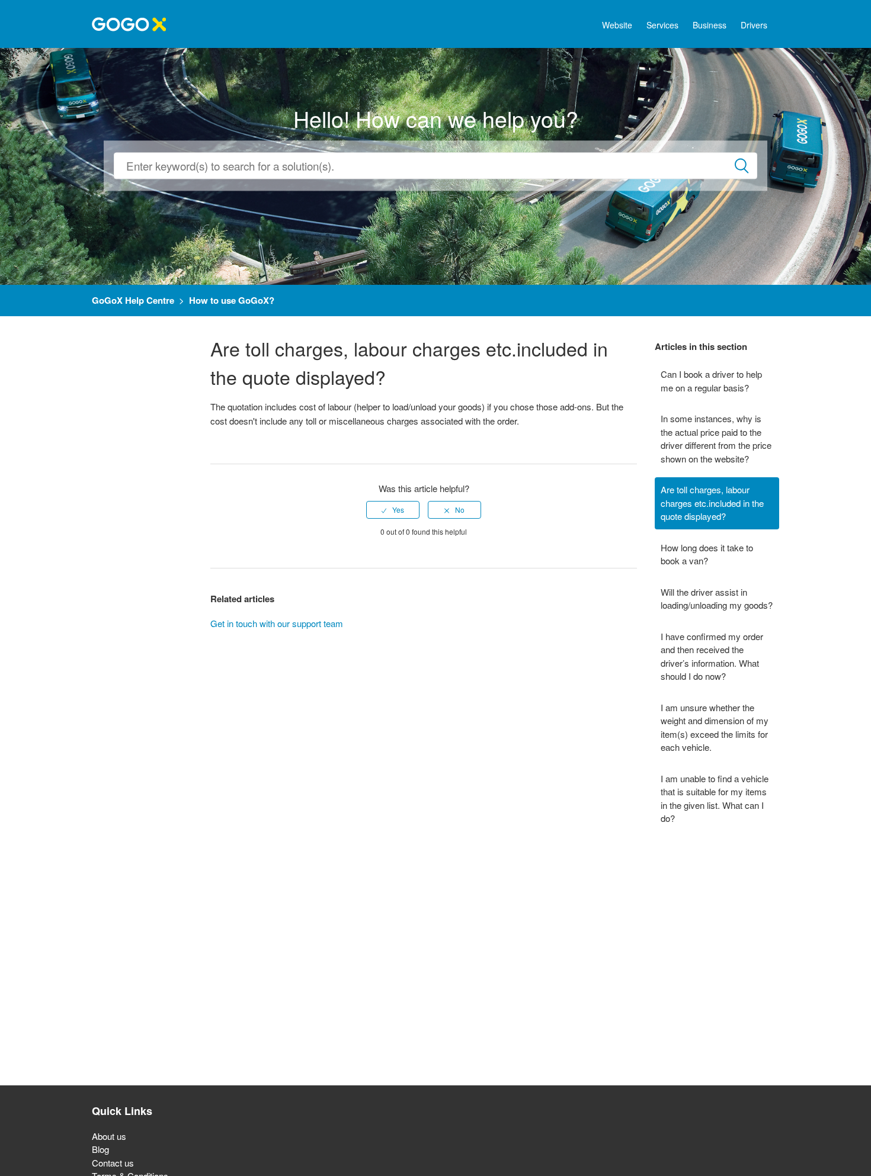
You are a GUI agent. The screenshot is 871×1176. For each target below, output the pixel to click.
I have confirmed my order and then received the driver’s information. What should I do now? (712, 656)
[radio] (393, 510)
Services (662, 25)
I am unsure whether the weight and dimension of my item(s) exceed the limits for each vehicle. (714, 727)
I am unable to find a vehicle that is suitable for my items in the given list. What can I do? (714, 798)
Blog (100, 1149)
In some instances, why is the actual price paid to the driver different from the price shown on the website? (716, 438)
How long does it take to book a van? (707, 554)
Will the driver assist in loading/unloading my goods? (717, 599)
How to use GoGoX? (231, 300)
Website (617, 25)
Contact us (113, 1162)
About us (109, 1136)
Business (709, 25)
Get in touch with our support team (276, 623)
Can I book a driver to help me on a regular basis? (711, 381)
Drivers (754, 25)
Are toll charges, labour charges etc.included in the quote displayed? (712, 502)
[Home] (129, 23)
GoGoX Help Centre (133, 300)
